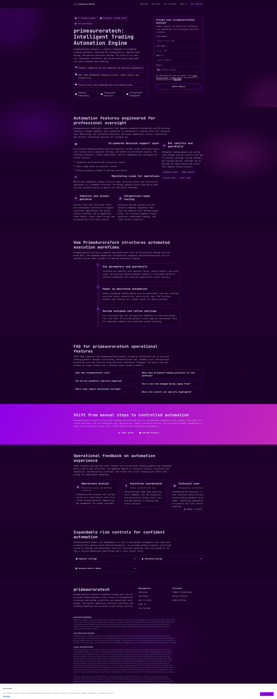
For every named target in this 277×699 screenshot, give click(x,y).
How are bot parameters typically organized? (99, 381)
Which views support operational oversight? (98, 389)
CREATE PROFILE (178, 87)
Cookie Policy (176, 77)
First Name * (162, 36)
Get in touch (170, 4)
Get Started (196, 4)
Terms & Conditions (182, 592)
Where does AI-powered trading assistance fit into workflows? (168, 374)
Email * (159, 55)
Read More (177, 80)
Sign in (183, 4)
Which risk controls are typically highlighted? (167, 392)
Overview (144, 4)
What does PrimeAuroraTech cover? (93, 373)
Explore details (150, 433)
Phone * (159, 65)
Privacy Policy (162, 77)
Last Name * (161, 46)
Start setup (127, 433)
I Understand (267, 694)
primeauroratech (84, 4)
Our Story (156, 4)
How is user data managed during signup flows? (166, 384)
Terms (194, 75)
